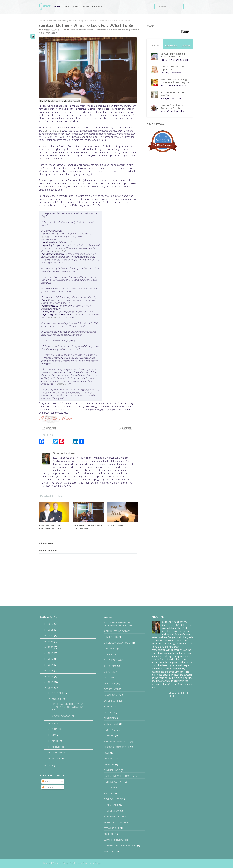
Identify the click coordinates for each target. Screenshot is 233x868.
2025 (51, 629)
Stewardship (112, 828)
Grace (45, 5)
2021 (51, 641)
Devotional (111, 694)
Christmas (110, 665)
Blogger (98, 862)
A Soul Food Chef (63, 716)
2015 (51, 658)
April (55, 740)
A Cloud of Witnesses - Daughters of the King (118, 624)
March (56, 746)
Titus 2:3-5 (59, 250)
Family (108, 706)
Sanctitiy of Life (114, 816)
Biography (110, 648)
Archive (186, 45)
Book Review (111, 654)
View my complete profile (179, 694)
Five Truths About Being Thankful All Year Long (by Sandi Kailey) (174, 82)
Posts (47, 781)
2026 (51, 623)
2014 (51, 664)
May (54, 734)
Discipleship (101, 29)
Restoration (112, 810)
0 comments (48, 32)
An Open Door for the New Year (172, 94)
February (58, 752)
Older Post (125, 427)
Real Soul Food (113, 799)
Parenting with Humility (119, 776)
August (57, 698)
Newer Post (50, 427)
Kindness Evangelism (116, 741)
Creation (109, 671)
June (55, 729)
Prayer (108, 793)
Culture (109, 677)
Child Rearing (112, 660)
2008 (51, 765)
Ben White (57, 100)
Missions (109, 764)
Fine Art (109, 712)
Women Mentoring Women (63, 20)
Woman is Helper (114, 839)
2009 (51, 687)
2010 (51, 682)
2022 (51, 635)
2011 (51, 676)
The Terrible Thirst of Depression (172, 68)
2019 (51, 653)
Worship (109, 851)
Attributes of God (115, 631)
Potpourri (110, 787)
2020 (51, 647)
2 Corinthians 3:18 (52, 130)
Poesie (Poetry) (113, 781)
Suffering (110, 833)
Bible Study (111, 637)
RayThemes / (76, 862)
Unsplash (74, 100)
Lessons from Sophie (116, 747)
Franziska (110, 718)
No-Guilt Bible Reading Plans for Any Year (172, 55)
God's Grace (111, 723)
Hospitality (111, 729)
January (57, 758)
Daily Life (109, 683)
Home (57, 6)
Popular (155, 45)
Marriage (109, 758)
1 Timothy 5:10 (61, 383)
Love (107, 752)
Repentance (111, 804)
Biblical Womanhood (82, 29)
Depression (111, 689)
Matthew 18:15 (55, 317)
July (54, 723)
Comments (171, 45)
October (58, 693)
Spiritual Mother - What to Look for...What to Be (86, 25)
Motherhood (112, 770)
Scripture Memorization (119, 822)
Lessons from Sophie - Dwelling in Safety (172, 106)
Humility (109, 735)
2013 (51, 670)
